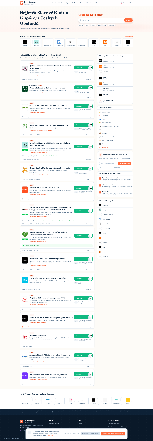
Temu (87, 25)
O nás (80, 423)
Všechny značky (63, 3)
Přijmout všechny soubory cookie (113, 433)
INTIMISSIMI (111, 25)
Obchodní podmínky (114, 423)
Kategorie (88, 3)
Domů (54, 3)
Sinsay (81, 25)
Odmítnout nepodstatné (90, 433)
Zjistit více (50, 435)
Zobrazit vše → (129, 36)
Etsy (105, 25)
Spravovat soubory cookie (71, 433)
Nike (99, 25)
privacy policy (117, 167)
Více (97, 3)
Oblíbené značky (77, 3)
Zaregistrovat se (124, 163)
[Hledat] (117, 2)
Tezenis (93, 25)
